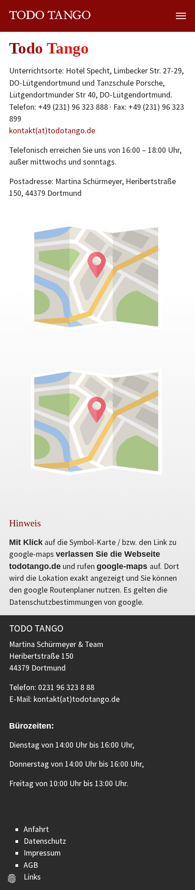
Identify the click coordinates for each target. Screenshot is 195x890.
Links (32, 877)
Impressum (42, 853)
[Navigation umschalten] (181, 16)
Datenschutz (45, 841)
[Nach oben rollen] (174, 869)
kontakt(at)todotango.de (52, 131)
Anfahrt (36, 829)
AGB (31, 865)
